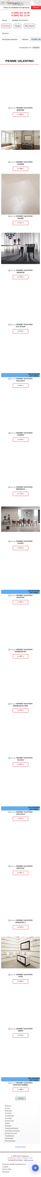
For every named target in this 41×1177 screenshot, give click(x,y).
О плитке (8, 1113)
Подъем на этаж (11, 1133)
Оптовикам (9, 1138)
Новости (8, 1105)
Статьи (7, 1108)
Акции (7, 1123)
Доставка (8, 1118)
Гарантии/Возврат (11, 1128)
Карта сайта (6, 1169)
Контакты (8, 1110)
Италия (25, 39)
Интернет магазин (9, 39)
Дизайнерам (9, 1136)
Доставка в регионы (12, 1131)
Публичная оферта (20, 1147)
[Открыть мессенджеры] (35, 1167)
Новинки (8, 1126)
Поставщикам (10, 1141)
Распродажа (9, 1120)
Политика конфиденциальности (14, 1164)
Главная (5, 1166)
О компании (9, 1115)
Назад (20, 1098)
